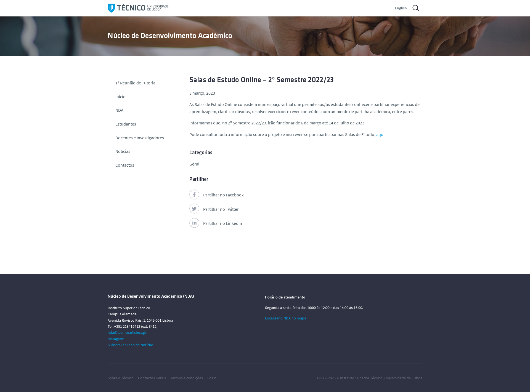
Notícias (122, 151)
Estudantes (125, 124)
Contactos (124, 165)
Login (211, 377)
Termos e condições (186, 377)
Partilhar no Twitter (221, 209)
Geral (194, 164)
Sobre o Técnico (121, 377)
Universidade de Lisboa (403, 377)
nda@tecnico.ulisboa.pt (127, 332)
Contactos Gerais (152, 377)
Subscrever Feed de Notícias (130, 344)
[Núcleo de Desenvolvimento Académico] (138, 8)
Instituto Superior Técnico (361, 377)
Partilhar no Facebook (223, 195)
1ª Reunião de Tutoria (135, 83)
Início (120, 96)
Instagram (116, 338)
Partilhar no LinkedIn (222, 223)
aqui (380, 134)
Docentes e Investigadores (139, 137)
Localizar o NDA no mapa (285, 318)
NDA (119, 110)
